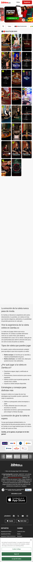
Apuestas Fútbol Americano (8, 536)
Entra (18, 2)
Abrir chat (23, 521)
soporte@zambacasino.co (15, 477)
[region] (16, 550)
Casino (20, 528)
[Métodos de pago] (16, 445)
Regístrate (27, 2)
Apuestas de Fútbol (6, 531)
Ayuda (11, 521)
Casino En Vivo (21, 531)
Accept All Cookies (16, 558)
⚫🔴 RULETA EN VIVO (20, 26)
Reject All (16, 554)
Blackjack (19, 536)
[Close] (31, 540)
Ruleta (19, 534)
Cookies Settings (16, 549)
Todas (9, 26)
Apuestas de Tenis (5, 534)
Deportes (5, 528)
